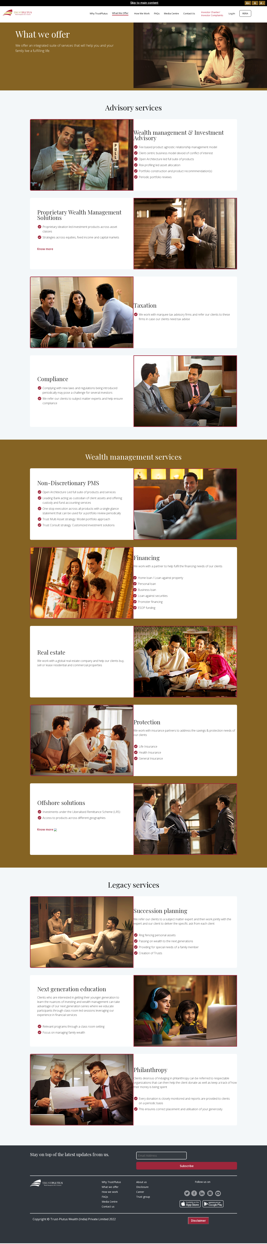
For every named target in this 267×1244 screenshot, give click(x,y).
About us (141, 1182)
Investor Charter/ (210, 12)
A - (262, 3)
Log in (232, 13)
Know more (45, 249)
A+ (248, 3)
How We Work (142, 13)
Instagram (210, 1193)
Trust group (143, 1196)
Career (140, 1192)
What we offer (120, 13)
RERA (245, 13)
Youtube (218, 1193)
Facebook (194, 1193)
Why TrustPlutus (99, 13)
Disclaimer (198, 1220)
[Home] (17, 12)
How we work (110, 1192)
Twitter (187, 1193)
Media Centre (171, 13)
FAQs (157, 13)
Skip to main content (144, 3)
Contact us (189, 13)
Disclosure (142, 1187)
